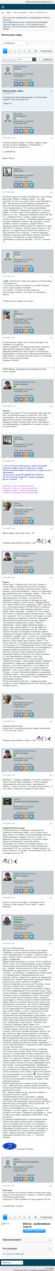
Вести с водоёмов (20, 12)
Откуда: (17, 323)
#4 (51, 277)
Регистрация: (19, 74)
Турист (17, 503)
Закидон (18, 437)
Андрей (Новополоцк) (24, 382)
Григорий (18, 917)
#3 (51, 192)
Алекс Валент (20, 66)
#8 (51, 529)
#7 (51, 461)
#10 (50, 722)
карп (16, 311)
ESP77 (17, 1159)
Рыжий (17, 169)
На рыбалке (8, 1254)
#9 (51, 578)
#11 (51, 775)
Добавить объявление (34, 1231)
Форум (8, 12)
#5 (51, 338)
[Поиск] (34, 59)
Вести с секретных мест (38, 12)
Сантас (17, 252)
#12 (50, 824)
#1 (51, 91)
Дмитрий (18, 114)
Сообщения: (19, 76)
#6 (51, 406)
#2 (51, 138)
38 (35, 51)
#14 (50, 944)
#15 (50, 1186)
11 (29, 51)
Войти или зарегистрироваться (39, 2)
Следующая (46, 51)
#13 (50, 898)
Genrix (17, 799)
